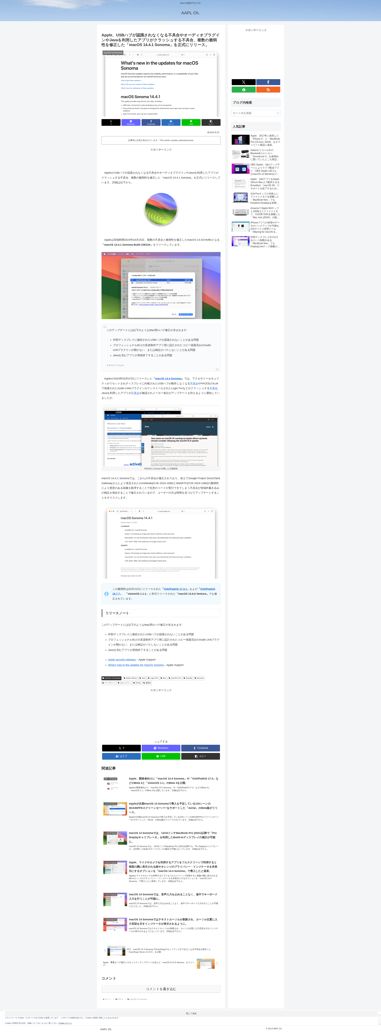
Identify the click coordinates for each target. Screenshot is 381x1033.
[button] (211, 122)
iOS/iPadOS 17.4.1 (175, 589)
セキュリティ (125, 683)
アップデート (110, 683)
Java (143, 678)
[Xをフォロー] (244, 82)
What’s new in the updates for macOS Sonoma (136, 665)
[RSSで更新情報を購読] (268, 90)
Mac (164, 678)
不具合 (194, 383)
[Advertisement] (161, 159)
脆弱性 (148, 683)
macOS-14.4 (176, 678)
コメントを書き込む (161, 989)
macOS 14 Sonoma (113, 678)
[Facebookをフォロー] (268, 82)
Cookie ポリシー (65, 1023)
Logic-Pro (154, 678)
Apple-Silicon (131, 678)
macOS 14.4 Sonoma (168, 378)
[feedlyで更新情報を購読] (244, 90)
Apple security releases (122, 659)
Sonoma (200, 678)
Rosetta (189, 678)
